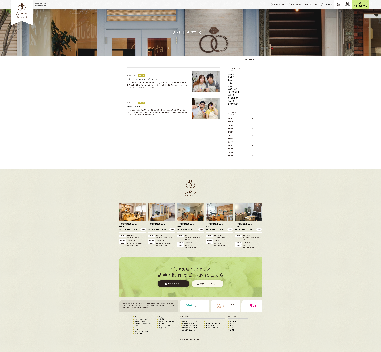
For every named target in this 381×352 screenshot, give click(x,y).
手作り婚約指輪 (233, 104)
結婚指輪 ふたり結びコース (190, 325)
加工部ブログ (232, 89)
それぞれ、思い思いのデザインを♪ (142, 79)
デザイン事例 (139, 327)
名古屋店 (141, 75)
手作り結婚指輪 (233, 98)
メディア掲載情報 (233, 92)
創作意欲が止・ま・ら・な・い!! (139, 107)
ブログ (161, 317)
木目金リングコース (212, 327)
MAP (143, 229)
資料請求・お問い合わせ (166, 321)
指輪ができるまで (140, 321)
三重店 (230, 83)
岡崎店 (230, 80)
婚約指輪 (231, 101)
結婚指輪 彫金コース (189, 323)
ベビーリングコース (212, 321)
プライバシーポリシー (165, 325)
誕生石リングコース (212, 325)
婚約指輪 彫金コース (189, 330)
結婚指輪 (231, 95)
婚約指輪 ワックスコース (189, 327)
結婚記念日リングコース (213, 323)
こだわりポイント (140, 329)
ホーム (244, 59)
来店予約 (162, 323)
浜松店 (230, 86)
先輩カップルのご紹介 (141, 331)
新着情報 (162, 319)
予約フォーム (208, 284)
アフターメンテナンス (141, 319)
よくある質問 (328, 4)
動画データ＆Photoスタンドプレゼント (142, 324)
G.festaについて (140, 317)
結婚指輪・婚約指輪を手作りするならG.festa (40, 4)
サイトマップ (162, 328)
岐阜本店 (231, 74)
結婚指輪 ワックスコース (189, 321)
